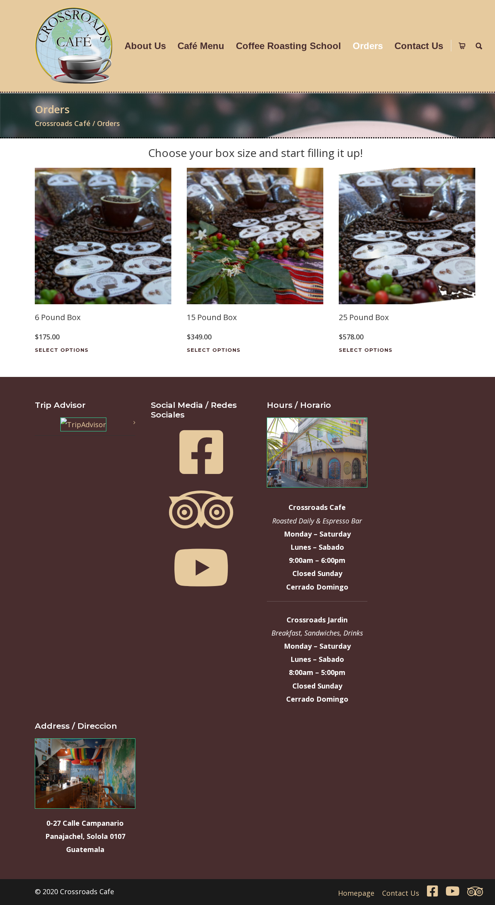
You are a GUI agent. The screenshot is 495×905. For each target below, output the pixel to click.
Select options (62, 350)
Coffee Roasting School (288, 46)
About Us (145, 46)
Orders (368, 46)
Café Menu (201, 46)
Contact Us (418, 46)
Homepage (356, 893)
